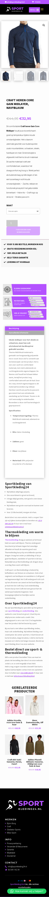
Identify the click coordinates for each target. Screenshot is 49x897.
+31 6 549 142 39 (26, 673)
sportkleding (14, 611)
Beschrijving (14, 328)
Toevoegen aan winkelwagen (23, 231)
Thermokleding (11, 540)
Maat (10, 205)
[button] (32, 10)
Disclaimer (11, 856)
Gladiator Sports (14, 830)
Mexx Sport (11, 833)
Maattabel (11, 853)
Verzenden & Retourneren (17, 847)
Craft (9, 826)
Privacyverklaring (14, 843)
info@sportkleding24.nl (14, 527)
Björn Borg (11, 823)
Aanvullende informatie (18, 333)
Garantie (10, 850)
